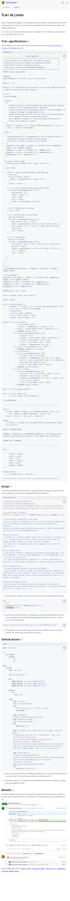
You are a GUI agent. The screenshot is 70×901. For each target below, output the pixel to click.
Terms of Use (50, 869)
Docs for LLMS (26, 869)
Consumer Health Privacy (10, 871)
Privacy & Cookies (38, 869)
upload (15, 783)
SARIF (63, 781)
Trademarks (61, 869)
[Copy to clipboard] (64, 56)
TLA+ (3, 23)
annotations (34, 615)
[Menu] (67, 2)
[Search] (62, 2)
